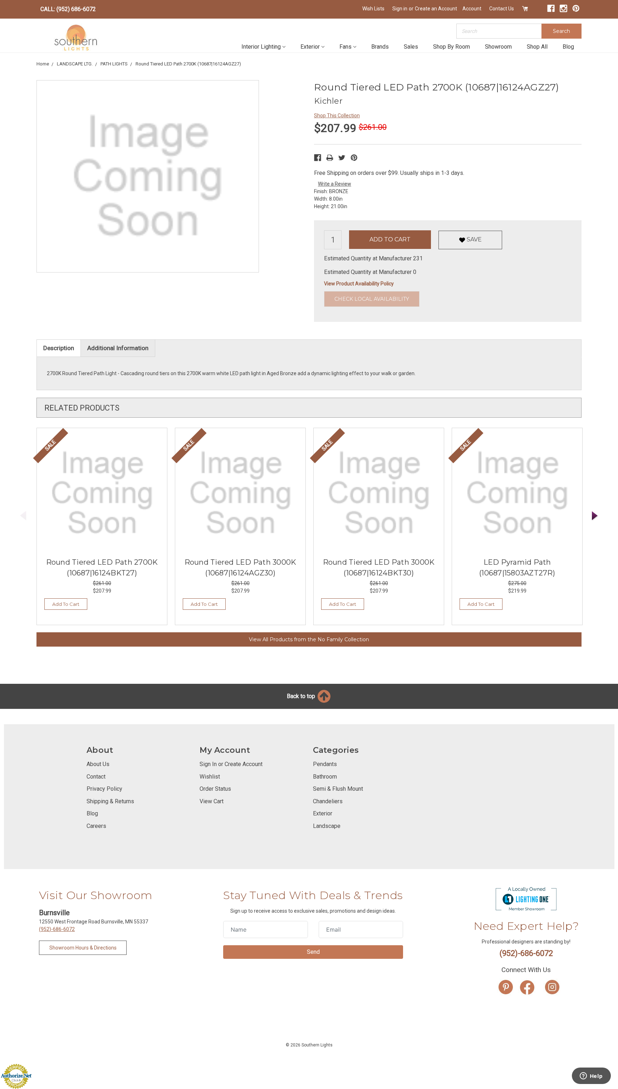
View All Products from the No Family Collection (309, 639)
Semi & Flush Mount (338, 788)
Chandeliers (328, 801)
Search (561, 31)
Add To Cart (65, 604)
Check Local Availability (371, 299)
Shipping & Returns (110, 801)
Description (58, 348)
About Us (98, 764)
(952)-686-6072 (57, 929)
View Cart (212, 801)
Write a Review (334, 184)
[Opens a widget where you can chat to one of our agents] (591, 1076)
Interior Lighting (261, 46)
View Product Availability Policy (359, 283)
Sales (411, 46)
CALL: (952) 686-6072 (68, 9)
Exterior (310, 46)
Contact (96, 776)
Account (471, 8)
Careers (96, 826)
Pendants (325, 764)
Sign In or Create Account (231, 764)
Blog (568, 46)
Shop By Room (451, 46)
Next (595, 516)
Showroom (498, 46)
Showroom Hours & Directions (83, 948)
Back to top (302, 696)
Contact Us (501, 8)
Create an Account (436, 8)
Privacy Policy (104, 788)
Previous (23, 516)
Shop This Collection (337, 115)
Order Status (215, 788)
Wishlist (210, 776)
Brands (380, 46)
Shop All (537, 46)
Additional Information (117, 348)
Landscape (326, 826)
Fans (345, 46)
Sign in (399, 8)
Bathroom (325, 776)
